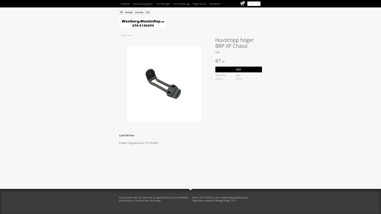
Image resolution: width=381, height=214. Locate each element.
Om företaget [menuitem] (163, 3)
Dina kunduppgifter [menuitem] (143, 3)
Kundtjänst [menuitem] (214, 3)
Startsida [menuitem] (125, 3)
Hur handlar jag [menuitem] (181, 3)
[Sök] (258, 4)
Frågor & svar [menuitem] (199, 3)
